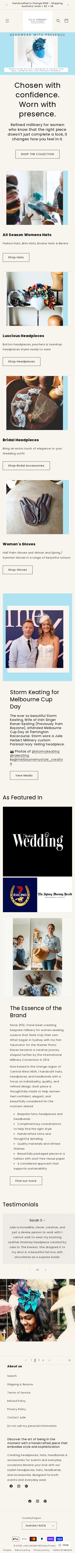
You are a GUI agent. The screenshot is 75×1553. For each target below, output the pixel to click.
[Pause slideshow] (71, 1360)
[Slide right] (46, 1270)
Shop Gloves (17, 570)
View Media (24, 775)
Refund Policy (16, 1401)
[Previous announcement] (7, 5)
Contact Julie (16, 1417)
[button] (7, 21)
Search (12, 1376)
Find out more (26, 1181)
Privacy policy (42, 1550)
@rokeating (19, 755)
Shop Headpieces (21, 361)
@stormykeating (45, 751)
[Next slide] (49, 1360)
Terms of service (62, 1550)
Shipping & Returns (20, 1384)
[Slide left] (29, 1270)
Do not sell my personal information (32, 1426)
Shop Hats (16, 257)
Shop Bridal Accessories (26, 465)
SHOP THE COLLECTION (37, 154)
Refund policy (22, 1550)
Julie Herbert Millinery (35, 1545)
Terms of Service (19, 1392)
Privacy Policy (16, 1409)
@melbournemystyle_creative (36, 761)
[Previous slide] (26, 1360)
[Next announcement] (68, 5)
